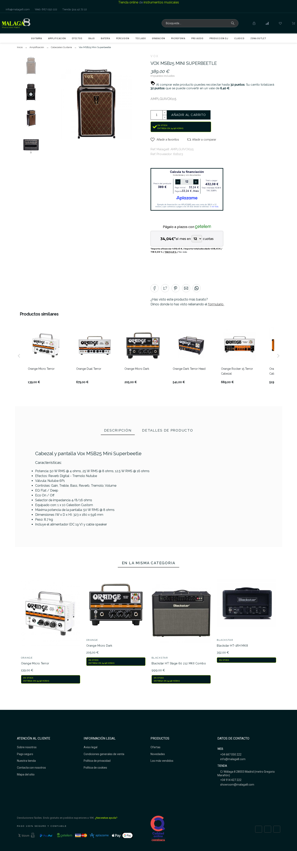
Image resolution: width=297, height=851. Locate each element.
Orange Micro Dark (99, 645)
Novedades (158, 754)
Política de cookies (95, 767)
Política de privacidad (97, 760)
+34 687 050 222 (230, 754)
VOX (155, 56)
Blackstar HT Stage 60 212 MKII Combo (179, 663)
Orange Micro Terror (35, 663)
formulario (216, 304)
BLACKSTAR (160, 657)
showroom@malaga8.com (237, 784)
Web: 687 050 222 (45, 9)
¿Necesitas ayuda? (106, 817)
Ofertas (155, 747)
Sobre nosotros (27, 747)
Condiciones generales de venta (104, 754)
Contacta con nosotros (31, 767)
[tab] (118, 431)
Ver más (183, 251)
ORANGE (27, 657)
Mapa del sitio (26, 774)
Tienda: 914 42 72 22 (74, 9)
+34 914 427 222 (230, 780)
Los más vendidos (162, 760)
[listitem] (46, 355)
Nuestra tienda (26, 760)
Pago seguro (25, 754)
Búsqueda (233, 23)
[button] (165, 139)
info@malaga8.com (17, 9)
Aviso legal (90, 747)
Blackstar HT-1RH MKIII (232, 645)
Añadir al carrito (188, 115)
